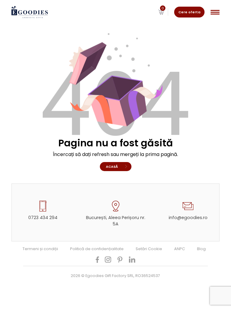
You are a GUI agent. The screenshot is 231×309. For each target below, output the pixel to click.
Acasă (112, 166)
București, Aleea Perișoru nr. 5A (115, 221)
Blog (201, 249)
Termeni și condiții (40, 249)
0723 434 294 (42, 218)
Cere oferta (189, 12)
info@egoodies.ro (188, 218)
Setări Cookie (149, 249)
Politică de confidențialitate (97, 249)
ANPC (179, 249)
